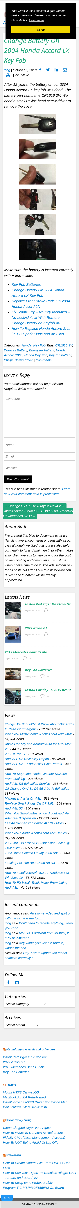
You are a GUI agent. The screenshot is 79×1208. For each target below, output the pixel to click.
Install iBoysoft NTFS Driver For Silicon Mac (35, 1102)
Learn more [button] (36, 20)
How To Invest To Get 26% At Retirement (33, 1133)
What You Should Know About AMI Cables (36, 833)
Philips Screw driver (18, 360)
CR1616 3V (63, 345)
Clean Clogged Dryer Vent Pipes (27, 1128)
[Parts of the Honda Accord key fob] (39, 226)
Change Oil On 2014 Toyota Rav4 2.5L (34, 506)
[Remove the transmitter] (39, 200)
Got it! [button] (41, 29)
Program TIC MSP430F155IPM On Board (33, 1187)
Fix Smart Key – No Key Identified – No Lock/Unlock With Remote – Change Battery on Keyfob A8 (41, 317)
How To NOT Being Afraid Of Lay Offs (30, 1142)
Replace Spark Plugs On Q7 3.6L (29, 803)
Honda (26, 345)
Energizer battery (41, 350)
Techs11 (11, 1085)
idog (7, 70)
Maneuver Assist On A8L (23, 798)
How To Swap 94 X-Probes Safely (28, 1183)
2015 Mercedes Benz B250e (26, 652)
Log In (7, 1198)
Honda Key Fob (35, 355)
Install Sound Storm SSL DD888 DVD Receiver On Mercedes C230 (38, 513)
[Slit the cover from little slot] (39, 150)
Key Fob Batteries (26, 285)
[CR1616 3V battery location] (39, 251)
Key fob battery (60, 355)
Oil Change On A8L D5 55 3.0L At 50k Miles (37, 788)
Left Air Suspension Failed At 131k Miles (34, 823)
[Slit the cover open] (39, 175)
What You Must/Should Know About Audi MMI (38, 734)
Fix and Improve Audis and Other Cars (30, 1049)
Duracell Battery (15, 350)
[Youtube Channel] (8, 75)
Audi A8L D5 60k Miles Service (27, 783)
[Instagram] (17, 983)
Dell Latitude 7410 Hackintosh (25, 1107)
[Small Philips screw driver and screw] (39, 125)
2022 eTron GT (36, 628)
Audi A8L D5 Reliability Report (27, 759)
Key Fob (39, 345)
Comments (44, 360)
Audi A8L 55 (14, 808)
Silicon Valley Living (18, 1120)
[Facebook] (9, 983)
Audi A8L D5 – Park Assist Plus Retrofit (33, 764)
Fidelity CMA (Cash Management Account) (34, 1137)
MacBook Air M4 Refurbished (24, 1097)
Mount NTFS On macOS (21, 1092)
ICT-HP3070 (13, 1155)
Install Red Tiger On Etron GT (48, 604)
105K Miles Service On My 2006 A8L (32, 853)
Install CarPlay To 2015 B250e (48, 690)
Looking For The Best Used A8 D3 (30, 863)
